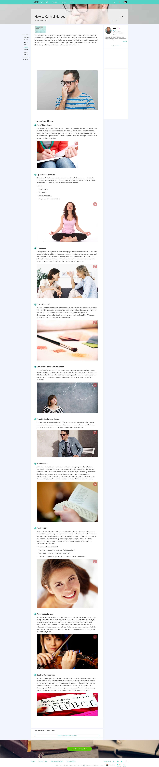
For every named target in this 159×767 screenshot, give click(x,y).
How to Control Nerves (25, 34)
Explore (71, 2)
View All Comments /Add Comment (67, 735)
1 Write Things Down (26, 37)
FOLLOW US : (107, 761)
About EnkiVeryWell (57, 761)
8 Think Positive (26, 54)
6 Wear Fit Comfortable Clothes (26, 49)
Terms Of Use (43, 761)
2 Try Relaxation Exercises (26, 39)
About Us (63, 2)
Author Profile (115, 46)
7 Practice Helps (26, 52)
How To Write (71, 761)
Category (55, 2)
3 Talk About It (26, 42)
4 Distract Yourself (26, 44)
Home (33, 761)
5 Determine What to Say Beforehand (26, 47)
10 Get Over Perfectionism (26, 59)
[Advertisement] (67, 58)
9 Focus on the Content (26, 57)
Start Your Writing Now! (79, 749)
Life (38, 20)
